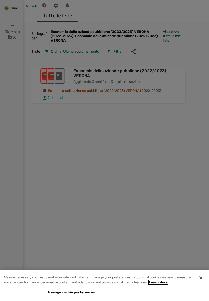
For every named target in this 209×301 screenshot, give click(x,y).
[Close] (200, 277)
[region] (104, 285)
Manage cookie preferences (71, 292)
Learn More (158, 282)
